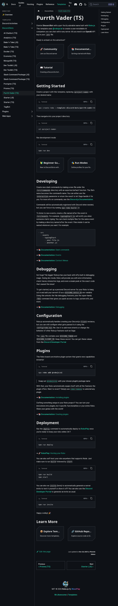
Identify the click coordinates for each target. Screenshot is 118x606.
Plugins (40, 4)
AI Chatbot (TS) (10, 33)
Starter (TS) (9, 102)
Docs (13, 4)
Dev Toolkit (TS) (10, 70)
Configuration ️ (105, 22)
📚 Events (49, 255)
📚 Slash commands (53, 250)
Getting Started (106, 12)
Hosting (30, 4)
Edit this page (44, 552)
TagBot (7, 107)
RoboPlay (85, 429)
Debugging (104, 19)
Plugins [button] (5, 111)
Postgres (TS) (10, 84)
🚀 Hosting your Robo (51, 453)
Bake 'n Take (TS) (11, 47)
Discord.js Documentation (81, 199)
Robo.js (91, 25)
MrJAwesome (60, 595)
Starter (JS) (9, 98)
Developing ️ (105, 15)
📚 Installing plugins (53, 397)
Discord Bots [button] (7, 28)
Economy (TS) (10, 56)
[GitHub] (80, 4)
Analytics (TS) (10, 38)
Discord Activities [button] (10, 23)
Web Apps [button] (6, 116)
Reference (50, 4)
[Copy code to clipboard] (92, 233)
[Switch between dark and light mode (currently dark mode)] (85, 4)
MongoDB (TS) (10, 61)
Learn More (104, 32)
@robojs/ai (57, 29)
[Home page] (38, 11)
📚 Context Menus (53, 260)
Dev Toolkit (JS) (10, 65)
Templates (61, 4)
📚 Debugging (51, 307)
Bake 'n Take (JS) (11, 42)
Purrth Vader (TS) (11, 93)
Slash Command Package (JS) (16, 75)
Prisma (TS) (9, 88)
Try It (70, 4)
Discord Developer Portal (55, 342)
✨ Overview (7, 15)
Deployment (105, 29)
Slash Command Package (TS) (17, 79)
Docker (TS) (9, 51)
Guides (21, 3)
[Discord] (75, 4)
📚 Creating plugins (53, 414)
